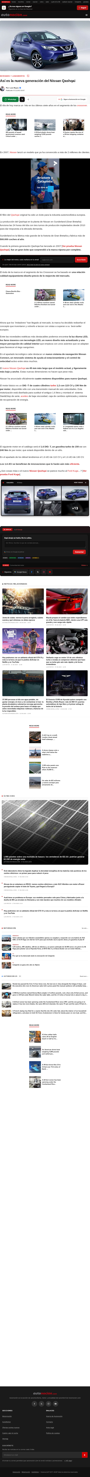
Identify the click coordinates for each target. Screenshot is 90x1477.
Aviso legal (50, 1427)
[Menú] (87, 15)
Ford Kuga (73, 471)
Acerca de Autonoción (54, 1416)
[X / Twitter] (41, 1404)
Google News (22, 572)
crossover (82, 105)
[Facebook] (34, 1404)
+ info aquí (68, 1461)
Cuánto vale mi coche (10, 1433)
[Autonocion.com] (14, 14)
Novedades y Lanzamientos (12, 76)
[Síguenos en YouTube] (49, 572)
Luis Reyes (14, 88)
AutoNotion (6, 1422)
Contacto (49, 1422)
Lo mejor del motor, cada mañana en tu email (21, 260)
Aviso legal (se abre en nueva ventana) (38, 264)
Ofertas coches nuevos (10, 1427)
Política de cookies (53, 1433)
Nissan (13, 152)
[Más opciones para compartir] (28, 99)
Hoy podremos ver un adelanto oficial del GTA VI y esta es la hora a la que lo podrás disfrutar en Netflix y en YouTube (22, 660)
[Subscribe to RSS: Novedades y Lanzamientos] (28, 76)
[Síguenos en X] (37, 572)
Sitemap (5, 1439)
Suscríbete (81, 260)
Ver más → (85, 928)
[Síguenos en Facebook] (31, 572)
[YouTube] (55, 1404)
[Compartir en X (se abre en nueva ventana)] (22, 99)
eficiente (74, 464)
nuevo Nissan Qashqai (14, 368)
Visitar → (84, 565)
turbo (53, 385)
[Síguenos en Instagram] (43, 572)
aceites (24, 396)
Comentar (79, 552)
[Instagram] (48, 1404)
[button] (80, 482)
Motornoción (7, 1416)
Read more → (84, 976)
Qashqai (15, 215)
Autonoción (16, 1472)
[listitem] (17, 501)
